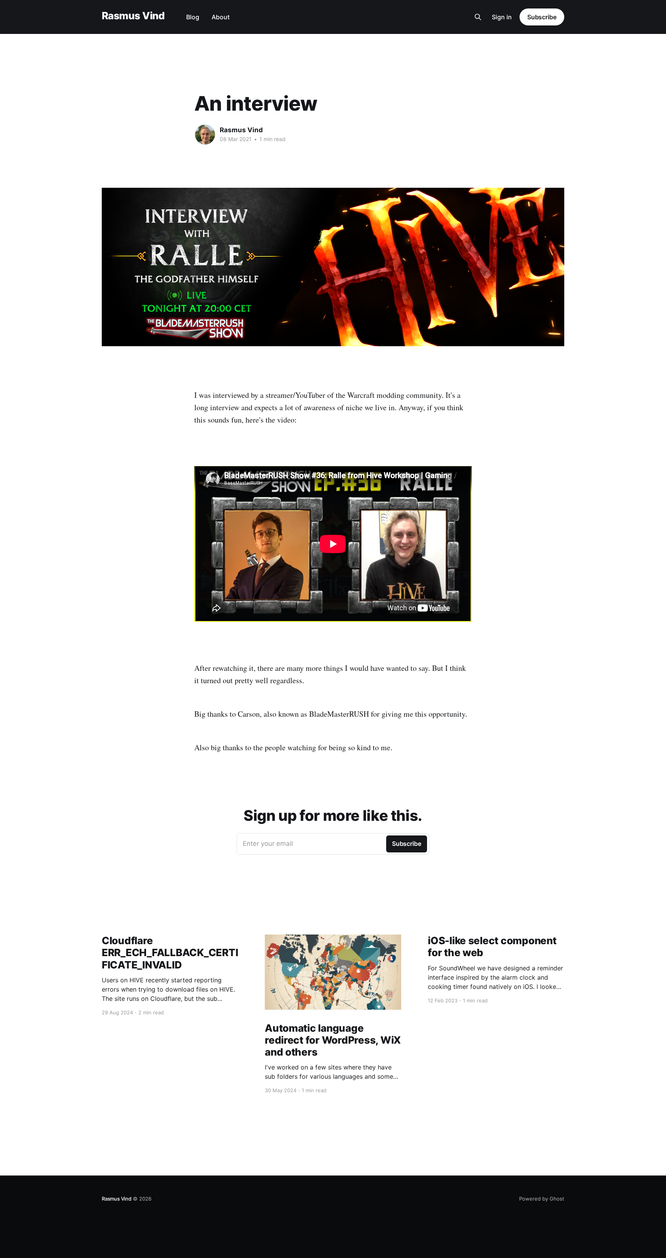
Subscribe (542, 17)
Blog (192, 17)
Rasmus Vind (133, 16)
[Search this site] (478, 17)
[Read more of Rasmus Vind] (205, 134)
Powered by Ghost (541, 1199)
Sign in (502, 17)
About (221, 17)
